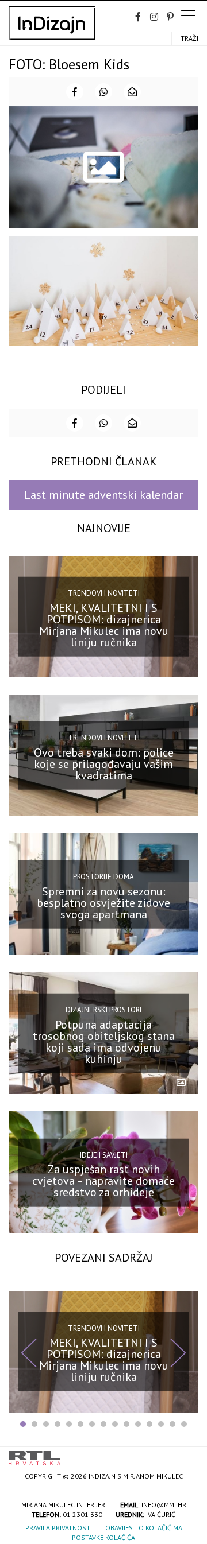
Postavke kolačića (103, 1537)
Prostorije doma (103, 877)
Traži (189, 38)
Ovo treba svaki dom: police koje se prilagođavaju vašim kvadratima (104, 763)
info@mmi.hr (163, 1504)
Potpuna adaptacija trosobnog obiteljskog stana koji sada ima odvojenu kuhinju (104, 1041)
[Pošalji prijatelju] (132, 91)
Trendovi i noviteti (104, 593)
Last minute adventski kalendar (103, 494)
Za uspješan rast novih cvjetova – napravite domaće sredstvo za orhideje (103, 1181)
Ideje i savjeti (104, 1154)
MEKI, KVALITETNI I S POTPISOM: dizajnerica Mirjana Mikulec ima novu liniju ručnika (103, 624)
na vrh (186, 1454)
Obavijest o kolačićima (143, 1527)
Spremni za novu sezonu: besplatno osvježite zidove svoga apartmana (103, 903)
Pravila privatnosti (58, 1527)
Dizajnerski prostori (103, 1010)
